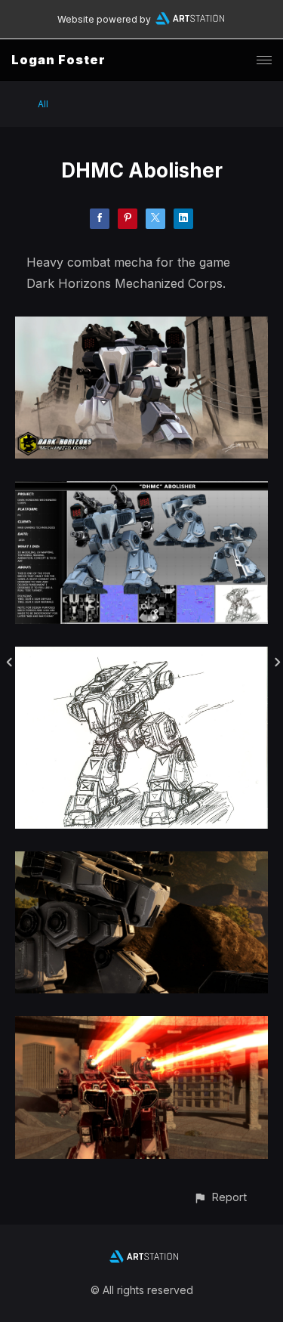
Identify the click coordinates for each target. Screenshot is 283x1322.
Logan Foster (58, 59)
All (43, 104)
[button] (220, 1196)
